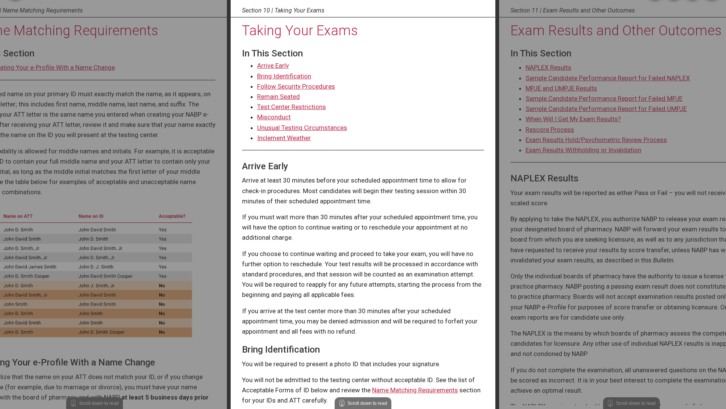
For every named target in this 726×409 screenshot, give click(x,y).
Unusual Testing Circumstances (302, 127)
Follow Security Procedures (296, 86)
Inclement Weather (284, 138)
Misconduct (274, 117)
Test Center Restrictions (291, 107)
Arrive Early (273, 65)
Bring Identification (284, 76)
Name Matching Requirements (415, 390)
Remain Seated (278, 96)
